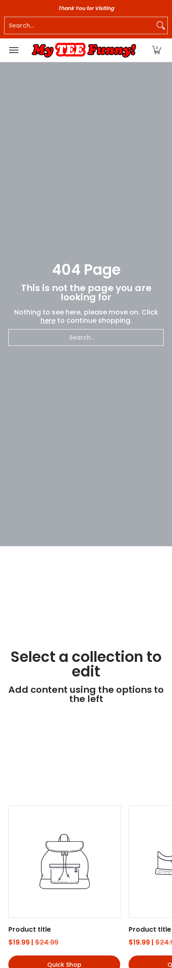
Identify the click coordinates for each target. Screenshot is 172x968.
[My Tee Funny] (84, 50)
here (48, 320)
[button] (156, 50)
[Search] (160, 25)
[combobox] (79, 25)
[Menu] (13, 50)
